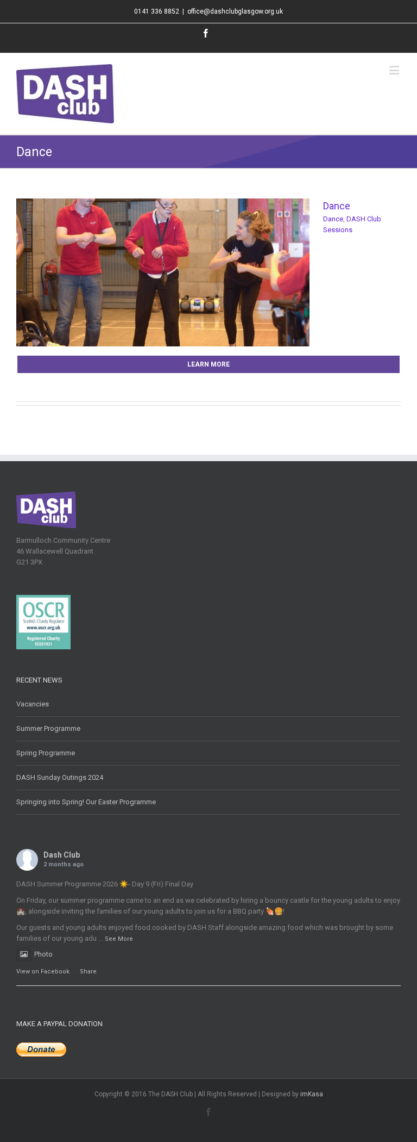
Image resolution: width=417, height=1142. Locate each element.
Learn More (208, 364)
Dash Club (61, 855)
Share (88, 971)
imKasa (311, 1094)
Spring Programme (45, 753)
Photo (43, 954)
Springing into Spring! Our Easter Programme (86, 802)
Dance (336, 206)
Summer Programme (48, 728)
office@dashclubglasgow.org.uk (235, 11)
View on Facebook (43, 971)
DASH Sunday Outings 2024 (59, 777)
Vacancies (32, 704)
